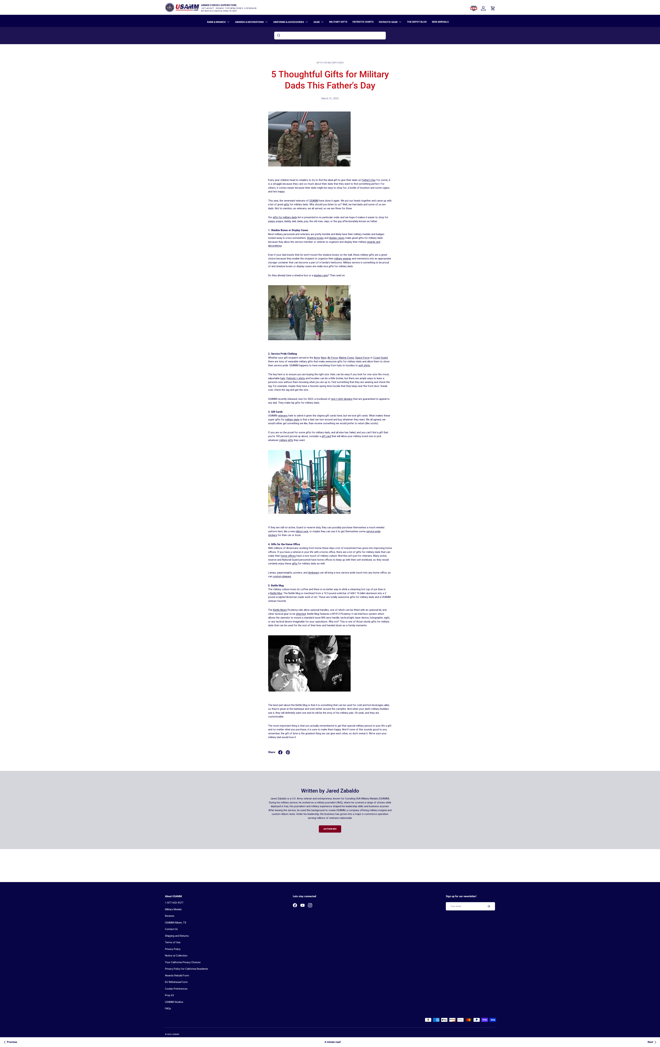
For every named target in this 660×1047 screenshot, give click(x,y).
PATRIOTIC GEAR (388, 22)
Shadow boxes (315, 238)
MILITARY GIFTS (338, 21)
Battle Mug (276, 593)
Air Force (332, 357)
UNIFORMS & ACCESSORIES (288, 22)
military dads (292, 419)
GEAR (317, 22)
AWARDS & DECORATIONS (249, 22)
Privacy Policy (172, 949)
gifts (286, 204)
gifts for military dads (330, 62)
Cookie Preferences (176, 988)
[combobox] (330, 36)
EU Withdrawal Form (176, 982)
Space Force (362, 357)
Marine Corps (346, 357)
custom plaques (282, 576)
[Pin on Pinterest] (288, 752)
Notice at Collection (176, 955)
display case (321, 275)
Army (317, 357)
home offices (288, 555)
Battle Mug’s (280, 609)
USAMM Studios (174, 1002)
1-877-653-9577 (174, 902)
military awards (342, 258)
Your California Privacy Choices (183, 962)
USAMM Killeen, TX (175, 922)
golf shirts (364, 365)
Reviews (169, 915)
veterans (283, 415)
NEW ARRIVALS (440, 21)
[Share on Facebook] (280, 752)
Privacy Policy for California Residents (186, 968)
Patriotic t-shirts (296, 378)
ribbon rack (302, 531)
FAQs (168, 1008)
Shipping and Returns (177, 935)
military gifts (286, 440)
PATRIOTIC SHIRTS (363, 21)
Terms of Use (172, 942)
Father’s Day (368, 180)
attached (301, 613)
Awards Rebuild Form (177, 975)
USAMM (313, 200)
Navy (323, 357)
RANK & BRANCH (216, 22)
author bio (330, 829)
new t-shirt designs (342, 398)
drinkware (313, 572)
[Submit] (278, 35)
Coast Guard (380, 357)
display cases (336, 238)
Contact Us (171, 929)
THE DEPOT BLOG (417, 21)
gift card (326, 436)
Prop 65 (169, 995)
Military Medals (173, 909)
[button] (493, 8)
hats (282, 378)
